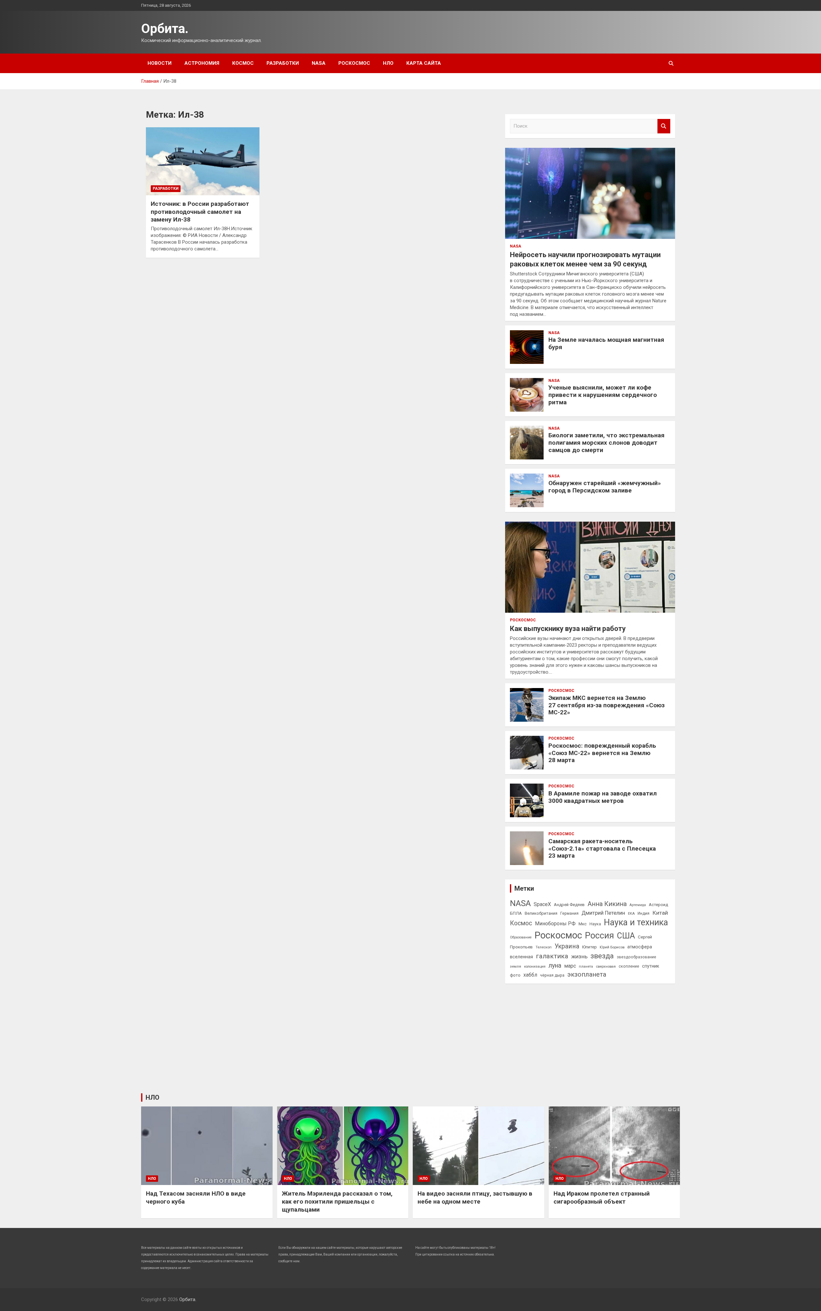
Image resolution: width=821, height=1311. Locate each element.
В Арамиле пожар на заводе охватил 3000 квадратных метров (602, 797)
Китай (660, 913)
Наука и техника (636, 922)
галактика (552, 956)
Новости (160, 63)
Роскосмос (354, 63)
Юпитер (589, 947)
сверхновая (606, 966)
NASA (319, 63)
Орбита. (165, 28)
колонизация (535, 966)
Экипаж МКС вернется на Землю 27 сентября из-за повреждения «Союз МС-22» (606, 705)
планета (586, 966)
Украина (566, 946)
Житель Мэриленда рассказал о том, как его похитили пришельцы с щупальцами (337, 1201)
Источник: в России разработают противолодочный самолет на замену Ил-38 (200, 211)
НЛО (388, 63)
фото (515, 975)
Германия (569, 913)
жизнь (579, 956)
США (626, 935)
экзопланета (586, 974)
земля (515, 966)
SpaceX (542, 904)
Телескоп (544, 947)
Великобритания (541, 913)
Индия (643, 913)
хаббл (530, 975)
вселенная (521, 956)
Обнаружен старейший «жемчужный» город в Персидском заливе (604, 486)
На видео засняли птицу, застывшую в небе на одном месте (475, 1197)
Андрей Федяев (569, 904)
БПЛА (516, 913)
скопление (629, 966)
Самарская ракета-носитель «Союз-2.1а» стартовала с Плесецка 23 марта (602, 848)
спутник (650, 966)
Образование (521, 937)
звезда (602, 956)
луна (554, 965)
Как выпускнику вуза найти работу (568, 629)
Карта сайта (423, 63)
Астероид (658, 904)
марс (570, 966)
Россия (599, 935)
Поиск (663, 126)
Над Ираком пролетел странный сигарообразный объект (602, 1197)
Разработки (283, 63)
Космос (243, 63)
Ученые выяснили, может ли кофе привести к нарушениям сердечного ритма (602, 395)
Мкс (583, 923)
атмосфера (639, 947)
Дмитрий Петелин (603, 913)
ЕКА (631, 913)
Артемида (638, 905)
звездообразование (636, 957)
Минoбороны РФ (555, 923)
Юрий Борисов (612, 947)
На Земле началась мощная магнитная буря (606, 343)
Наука (595, 924)
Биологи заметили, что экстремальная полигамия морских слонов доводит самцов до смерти (606, 443)
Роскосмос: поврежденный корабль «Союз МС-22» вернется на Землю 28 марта (602, 753)
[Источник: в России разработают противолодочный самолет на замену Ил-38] (203, 161)
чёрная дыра (552, 975)
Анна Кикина (607, 904)
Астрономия (201, 63)
